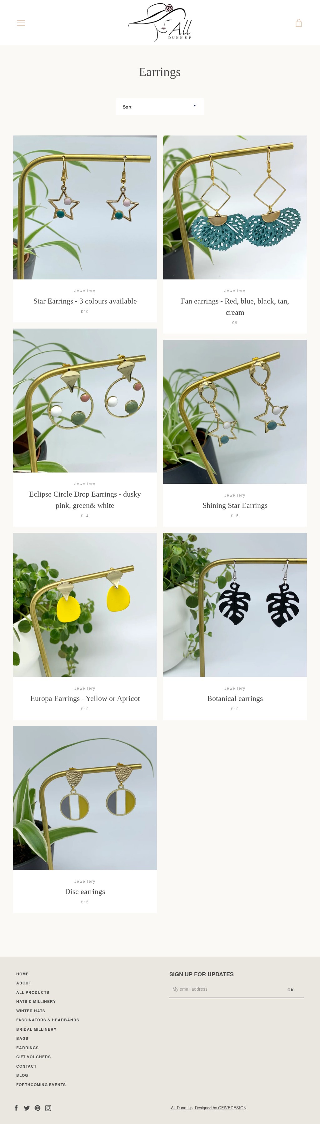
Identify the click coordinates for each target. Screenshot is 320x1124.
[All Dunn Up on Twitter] (27, 1107)
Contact (26, 1066)
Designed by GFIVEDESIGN (220, 1108)
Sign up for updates (201, 974)
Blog (22, 1075)
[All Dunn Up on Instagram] (48, 1107)
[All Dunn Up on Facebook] (16, 1107)
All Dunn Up (181, 1108)
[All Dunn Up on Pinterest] (37, 1107)
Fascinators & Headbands (47, 1020)
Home (22, 974)
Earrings (27, 1047)
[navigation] (21, 23)
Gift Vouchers (33, 1057)
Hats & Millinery (36, 1001)
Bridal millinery (36, 1029)
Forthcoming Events (41, 1084)
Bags (22, 1038)
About (23, 983)
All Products (32, 992)
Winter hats (30, 1011)
